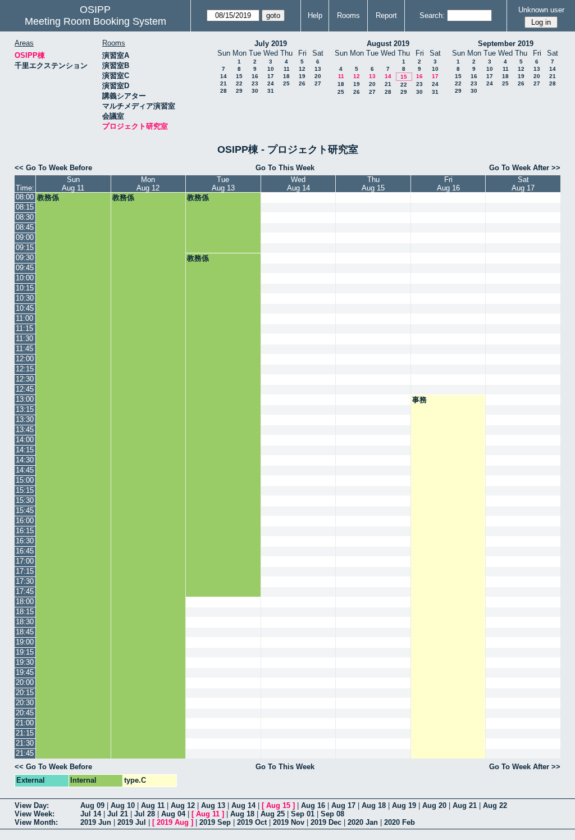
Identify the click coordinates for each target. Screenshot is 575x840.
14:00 (25, 439)
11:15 (24, 328)
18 (286, 76)
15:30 (25, 500)
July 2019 (270, 43)
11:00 (24, 318)
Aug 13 (213, 805)
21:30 (25, 743)
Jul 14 (90, 814)
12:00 (25, 359)
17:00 (25, 561)
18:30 (25, 621)
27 (317, 83)
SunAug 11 (73, 183)
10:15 (25, 288)
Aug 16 (313, 805)
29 (239, 91)
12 (302, 69)
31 (270, 91)
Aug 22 (495, 805)
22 (239, 83)
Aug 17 (343, 805)
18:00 (25, 601)
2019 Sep (215, 822)
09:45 (25, 268)
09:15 (25, 247)
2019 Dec (326, 822)
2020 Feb (399, 822)
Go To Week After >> (524, 168)
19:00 (25, 642)
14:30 (25, 460)
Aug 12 (183, 805)
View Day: (32, 805)
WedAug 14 (298, 183)
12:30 (25, 379)
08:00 (25, 197)
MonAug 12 (147, 183)
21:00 (25, 723)
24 (270, 83)
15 (239, 76)
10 (270, 69)
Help (315, 15)
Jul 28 (144, 814)
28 (223, 91)
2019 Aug (173, 822)
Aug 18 (374, 805)
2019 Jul (131, 822)
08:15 (25, 207)
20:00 (25, 682)
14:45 (25, 470)
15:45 (25, 510)
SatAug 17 (523, 183)
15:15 (25, 490)
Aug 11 (153, 805)
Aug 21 (465, 805)
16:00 (25, 520)
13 (317, 69)
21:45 (25, 753)
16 (255, 76)
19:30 (25, 662)
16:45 (25, 551)
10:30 (25, 298)
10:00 (25, 278)
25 (286, 83)
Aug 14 (243, 805)
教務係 (48, 197)
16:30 (25, 541)
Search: (432, 15)
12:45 (25, 389)
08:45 (25, 227)
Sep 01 (302, 814)
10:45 (25, 308)
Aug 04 (173, 814)
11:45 (24, 348)
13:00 (25, 399)
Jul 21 (117, 814)
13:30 (25, 419)
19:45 (25, 672)
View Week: (34, 814)
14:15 (25, 450)
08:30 (25, 217)
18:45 (25, 632)
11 (287, 69)
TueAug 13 (223, 183)
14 (223, 76)
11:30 (24, 338)
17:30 (25, 581)
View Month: (36, 822)
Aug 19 (404, 805)
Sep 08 (332, 814)
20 (317, 76)
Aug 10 (123, 805)
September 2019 (505, 43)
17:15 (25, 571)
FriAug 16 (448, 183)
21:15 (25, 733)
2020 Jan (363, 822)
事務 (419, 400)
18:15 (25, 611)
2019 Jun (95, 822)
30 (255, 91)
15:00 (25, 480)
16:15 (25, 530)
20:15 (25, 692)
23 (255, 83)
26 (302, 83)
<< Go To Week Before (53, 168)
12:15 (25, 369)
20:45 (25, 713)
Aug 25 (273, 814)
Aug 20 (434, 805)
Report (386, 15)
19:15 (25, 652)
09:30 (25, 257)
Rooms (348, 15)
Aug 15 (278, 805)
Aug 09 (92, 805)
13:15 (25, 409)
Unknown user (541, 10)
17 (270, 76)
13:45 (25, 429)
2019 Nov (288, 822)
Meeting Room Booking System (95, 21)
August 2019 (388, 43)
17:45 (25, 591)
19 (302, 76)
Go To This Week (284, 168)
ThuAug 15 (373, 183)
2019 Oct (252, 822)
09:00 (25, 237)
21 (223, 83)
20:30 (25, 702)
